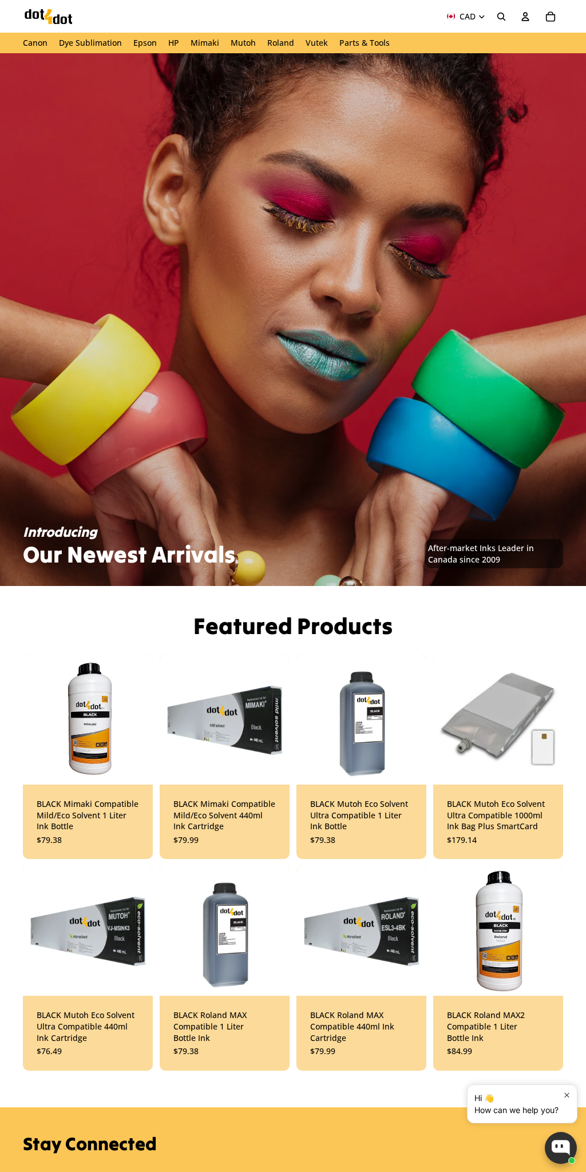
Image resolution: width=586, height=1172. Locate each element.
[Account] (525, 16)
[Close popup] (566, 1095)
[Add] (408, 767)
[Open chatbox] (561, 1148)
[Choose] (135, 767)
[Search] (501, 16)
